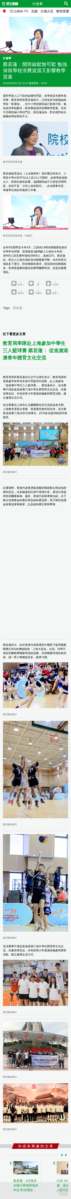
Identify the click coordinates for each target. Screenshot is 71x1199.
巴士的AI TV (19, 11)
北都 (34, 11)
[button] (61, 1155)
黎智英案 (62, 11)
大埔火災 (46, 11)
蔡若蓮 (17, 308)
